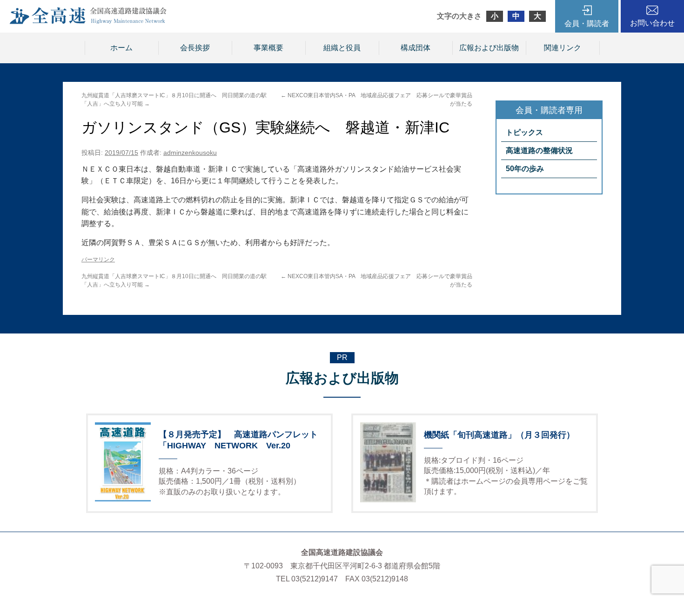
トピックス (524, 132)
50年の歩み (525, 169)
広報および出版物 (489, 48)
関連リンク (562, 48)
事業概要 (268, 48)
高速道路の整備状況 (539, 150)
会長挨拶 (195, 48)
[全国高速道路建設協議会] (88, 22)
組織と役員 (342, 48)
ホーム (121, 48)
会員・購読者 (586, 23)
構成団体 (415, 48)
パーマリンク (98, 259)
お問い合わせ (652, 23)
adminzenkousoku (190, 152)
